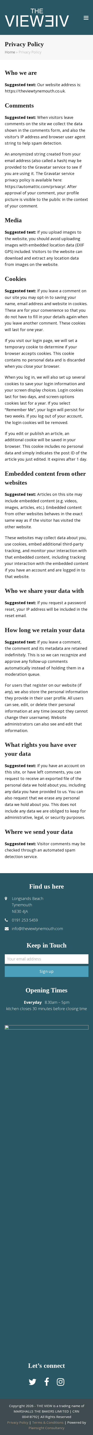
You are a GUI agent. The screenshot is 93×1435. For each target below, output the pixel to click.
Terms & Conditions (48, 1422)
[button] (86, 17)
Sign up (47, 971)
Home (10, 52)
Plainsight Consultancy (46, 1428)
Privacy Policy (17, 1422)
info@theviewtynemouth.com (37, 928)
